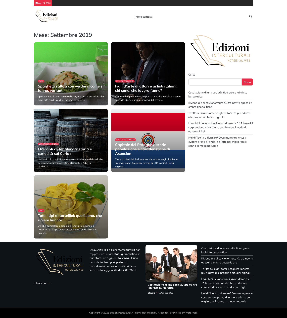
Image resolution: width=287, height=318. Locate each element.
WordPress (191, 312)
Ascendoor (163, 312)
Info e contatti (143, 16)
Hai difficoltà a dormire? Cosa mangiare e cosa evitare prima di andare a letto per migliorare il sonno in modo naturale (217, 141)
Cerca (191, 74)
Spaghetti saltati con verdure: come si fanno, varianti (70, 88)
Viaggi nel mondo (48, 144)
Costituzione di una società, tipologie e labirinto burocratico (172, 286)
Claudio (41, 105)
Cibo (41, 81)
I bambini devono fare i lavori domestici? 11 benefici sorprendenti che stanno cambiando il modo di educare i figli (220, 127)
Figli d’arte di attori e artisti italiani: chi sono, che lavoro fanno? (146, 88)
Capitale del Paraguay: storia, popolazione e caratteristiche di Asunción (142, 149)
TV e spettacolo (125, 81)
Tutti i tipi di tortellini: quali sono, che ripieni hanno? (70, 217)
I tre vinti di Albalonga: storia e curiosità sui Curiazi (65, 151)
